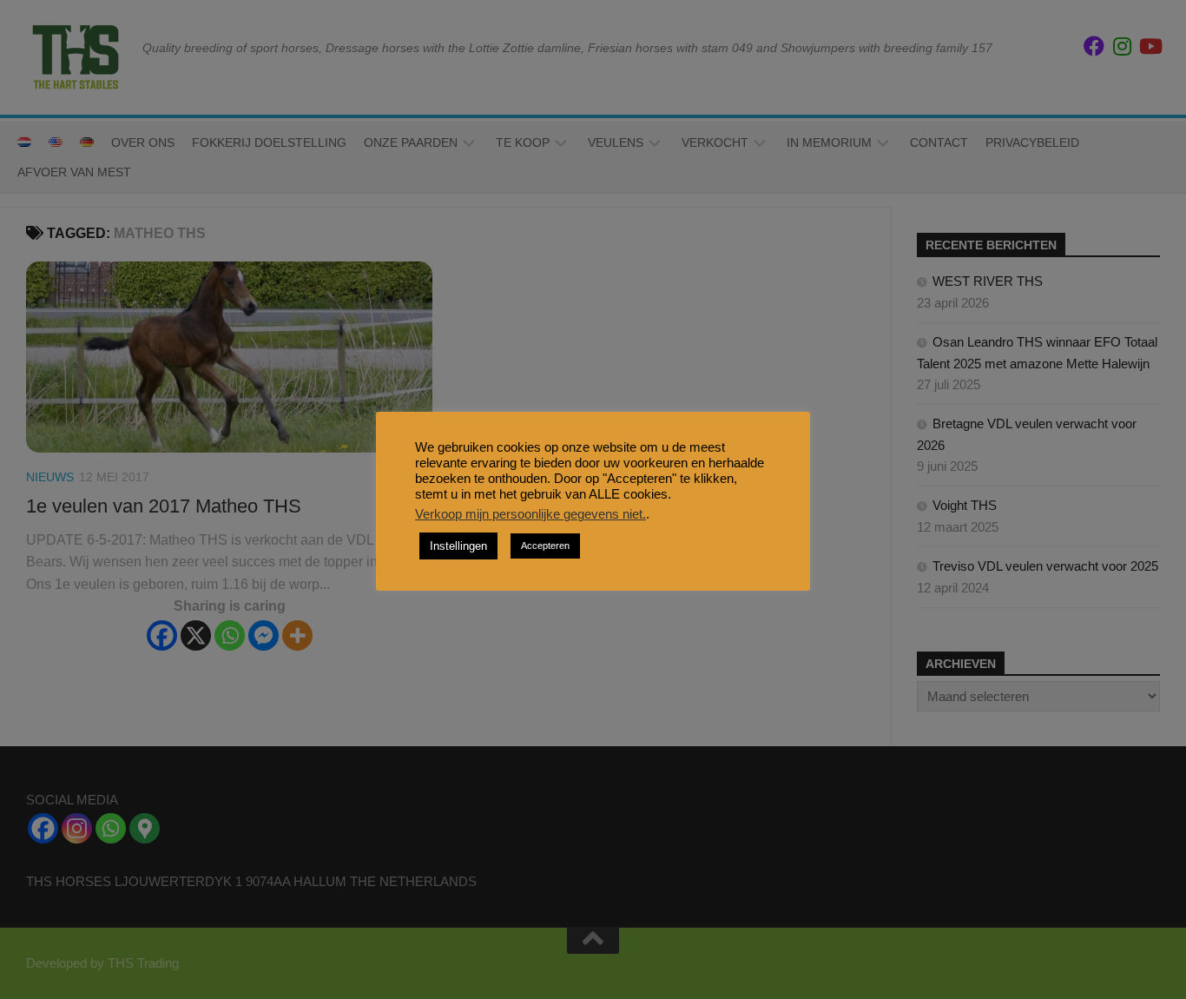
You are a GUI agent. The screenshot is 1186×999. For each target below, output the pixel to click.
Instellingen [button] (458, 545)
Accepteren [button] (545, 545)
